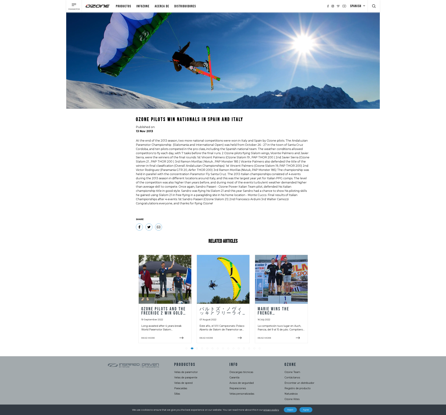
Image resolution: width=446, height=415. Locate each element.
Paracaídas (180, 388)
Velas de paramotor (186, 372)
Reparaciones (237, 388)
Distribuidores (185, 6)
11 (239, 348)
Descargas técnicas (241, 372)
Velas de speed (183, 382)
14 (254, 348)
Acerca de (162, 6)
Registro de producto (297, 388)
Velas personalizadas (241, 393)
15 (259, 348)
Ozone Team (292, 372)
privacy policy (271, 409)
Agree (306, 409)
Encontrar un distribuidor (299, 382)
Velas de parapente (185, 377)
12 (244, 348)
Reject (290, 409)
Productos (123, 6)
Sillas (177, 393)
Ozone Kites (291, 399)
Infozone (142, 6)
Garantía (234, 377)
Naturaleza (291, 393)
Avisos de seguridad (241, 382)
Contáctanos (292, 377)
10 (233, 348)
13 (249, 348)
